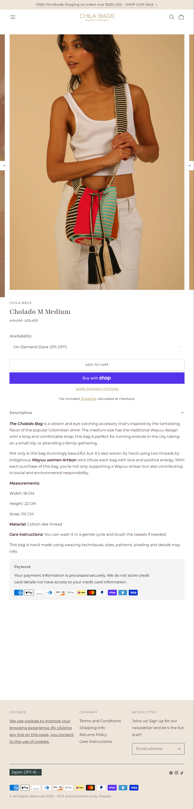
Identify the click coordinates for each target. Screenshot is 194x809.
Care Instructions (95, 741)
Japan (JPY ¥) (23, 772)
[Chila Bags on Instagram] (176, 773)
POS (60, 796)
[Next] (189, 165)
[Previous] (4, 165)
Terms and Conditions (100, 721)
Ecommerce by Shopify (91, 796)
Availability (20, 336)
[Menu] (12, 17)
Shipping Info (92, 728)
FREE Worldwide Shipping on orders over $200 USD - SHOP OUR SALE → (97, 4)
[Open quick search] (171, 17)
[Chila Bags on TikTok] (182, 773)
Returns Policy (93, 734)
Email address (148, 743)
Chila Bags (20, 303)
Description (20, 412)
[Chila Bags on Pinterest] (171, 773)
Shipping (88, 399)
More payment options (97, 389)
